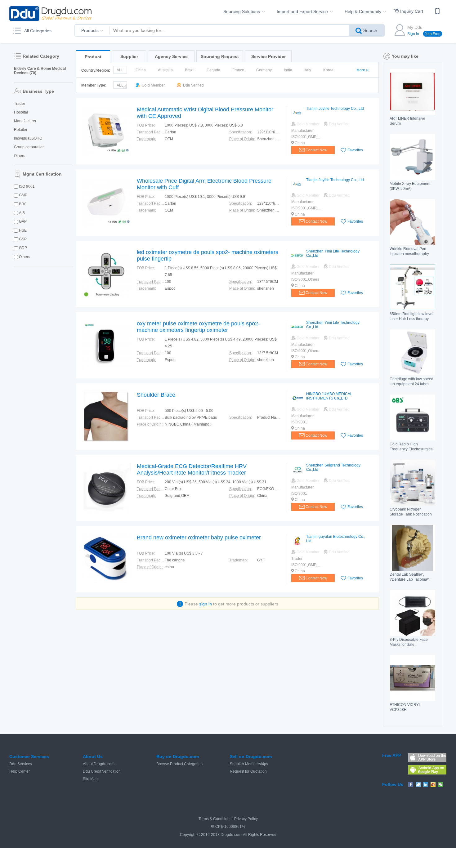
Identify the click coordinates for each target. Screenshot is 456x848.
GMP (23, 195)
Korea (328, 70)
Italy (307, 70)
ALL (120, 70)
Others (19, 156)
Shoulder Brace (156, 395)
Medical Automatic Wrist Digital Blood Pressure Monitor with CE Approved (205, 112)
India (288, 70)
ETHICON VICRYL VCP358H (405, 707)
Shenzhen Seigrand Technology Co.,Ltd (333, 467)
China (141, 70)
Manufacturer (25, 121)
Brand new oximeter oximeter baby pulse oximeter (199, 537)
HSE (23, 230)
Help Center (19, 771)
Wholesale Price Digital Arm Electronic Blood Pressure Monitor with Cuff (204, 184)
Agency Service (171, 56)
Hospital (21, 112)
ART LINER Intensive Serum (407, 121)
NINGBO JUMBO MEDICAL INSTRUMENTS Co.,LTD (329, 396)
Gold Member (153, 85)
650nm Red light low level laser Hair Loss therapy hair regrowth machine (411, 319)
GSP (23, 239)
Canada (213, 70)
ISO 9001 (27, 186)
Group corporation (29, 147)
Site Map (90, 779)
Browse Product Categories (179, 764)
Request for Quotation (248, 771)
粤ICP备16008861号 (228, 826)
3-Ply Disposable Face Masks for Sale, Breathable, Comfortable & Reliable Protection (412, 647)
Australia (165, 70)
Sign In (413, 34)
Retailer (20, 129)
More (360, 70)
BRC (23, 204)
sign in (205, 603)
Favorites (355, 150)
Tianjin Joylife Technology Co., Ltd (335, 108)
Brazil (189, 70)
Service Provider (268, 56)
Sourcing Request (220, 56)
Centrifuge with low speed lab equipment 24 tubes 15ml (411, 384)
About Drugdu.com (98, 764)
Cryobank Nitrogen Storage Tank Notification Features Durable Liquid (411, 514)
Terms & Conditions (215, 819)
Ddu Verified (193, 85)
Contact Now (316, 150)
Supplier (129, 56)
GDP (23, 248)
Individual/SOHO (28, 138)
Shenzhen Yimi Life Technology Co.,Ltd (333, 253)
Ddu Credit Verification (102, 771)
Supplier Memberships (249, 764)
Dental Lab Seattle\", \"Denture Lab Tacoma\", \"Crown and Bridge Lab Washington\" (410, 581)
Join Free (432, 34)
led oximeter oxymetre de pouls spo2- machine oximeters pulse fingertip (207, 255)
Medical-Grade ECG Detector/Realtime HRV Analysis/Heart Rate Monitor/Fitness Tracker (192, 469)
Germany (264, 70)
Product (93, 56)
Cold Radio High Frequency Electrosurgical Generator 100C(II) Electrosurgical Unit (412, 451)
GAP (23, 221)
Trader (19, 103)
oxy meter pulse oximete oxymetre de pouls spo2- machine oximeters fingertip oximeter (198, 326)
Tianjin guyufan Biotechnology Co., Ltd (335, 538)
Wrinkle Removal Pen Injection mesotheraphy (409, 251)
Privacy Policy (246, 819)
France (238, 70)
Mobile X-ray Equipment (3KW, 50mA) (410, 186)
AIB (22, 213)
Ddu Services (20, 764)
